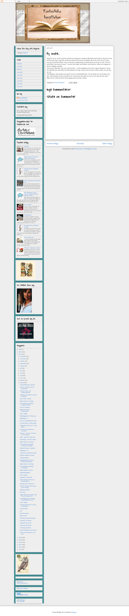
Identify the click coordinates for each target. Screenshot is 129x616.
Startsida (80, 144)
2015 (20, 540)
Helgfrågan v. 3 (24, 450)
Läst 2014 (19, 78)
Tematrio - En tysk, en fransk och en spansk (28, 434)
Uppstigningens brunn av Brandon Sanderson (27, 460)
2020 (20, 349)
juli (21, 368)
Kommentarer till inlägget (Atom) (85, 149)
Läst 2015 (19, 75)
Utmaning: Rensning (25, 525)
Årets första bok (24, 513)
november (23, 358)
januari (22, 382)
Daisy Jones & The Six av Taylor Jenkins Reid (31, 157)
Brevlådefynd (27, 215)
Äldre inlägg (107, 144)
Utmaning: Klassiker (25, 527)
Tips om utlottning (25, 407)
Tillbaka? (26, 146)
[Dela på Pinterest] (76, 83)
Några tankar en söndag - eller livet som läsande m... (28, 495)
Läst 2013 (19, 81)
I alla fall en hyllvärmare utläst (28, 453)
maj (21, 373)
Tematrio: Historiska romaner (32, 248)
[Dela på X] (73, 83)
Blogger (74, 612)
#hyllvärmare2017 (25, 490)
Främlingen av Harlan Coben (28, 439)
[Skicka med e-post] (70, 83)
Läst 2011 (19, 86)
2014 (20, 542)
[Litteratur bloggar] (22, 588)
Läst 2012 (19, 83)
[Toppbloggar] (21, 600)
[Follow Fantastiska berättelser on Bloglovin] (22, 53)
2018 (20, 352)
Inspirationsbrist (24, 457)
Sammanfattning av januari (27, 384)
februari (22, 380)
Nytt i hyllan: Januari (25, 398)
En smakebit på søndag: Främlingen (26, 467)
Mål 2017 (19, 69)
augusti (22, 366)
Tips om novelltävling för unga (28, 420)
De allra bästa (24, 508)
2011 (20, 549)
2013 (20, 544)
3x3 (21, 511)
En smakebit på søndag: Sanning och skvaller (26, 445)
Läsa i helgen (28, 204)
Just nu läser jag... (29, 237)
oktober (22, 361)
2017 (20, 354)
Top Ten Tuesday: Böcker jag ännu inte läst (28, 486)
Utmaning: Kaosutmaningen (27, 518)
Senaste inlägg (52, 144)
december (23, 356)
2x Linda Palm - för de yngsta (28, 423)
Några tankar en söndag (26, 401)
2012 (20, 547)
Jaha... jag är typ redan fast (27, 437)
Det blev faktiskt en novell (27, 455)
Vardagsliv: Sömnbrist (26, 477)
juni (21, 370)
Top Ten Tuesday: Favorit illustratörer (27, 387)
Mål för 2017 (23, 515)
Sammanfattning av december (28, 530)
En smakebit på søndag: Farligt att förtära (26, 404)
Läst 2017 (19, 66)
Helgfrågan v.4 (24, 418)
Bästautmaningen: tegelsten (27, 448)
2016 (20, 537)
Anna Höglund (23, 98)
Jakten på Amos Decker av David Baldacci (27, 480)
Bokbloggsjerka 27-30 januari (28, 416)
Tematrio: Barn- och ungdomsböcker (25, 391)
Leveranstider (20, 601)
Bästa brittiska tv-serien (26, 470)
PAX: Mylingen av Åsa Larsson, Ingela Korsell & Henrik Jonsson (31, 194)
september (23, 363)
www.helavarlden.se (22, 583)
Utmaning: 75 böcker (26, 520)
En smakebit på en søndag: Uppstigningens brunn (27, 499)
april (21, 375)
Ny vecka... (23, 492)
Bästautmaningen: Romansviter (25, 410)
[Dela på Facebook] (75, 83)
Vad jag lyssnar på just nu (27, 483)
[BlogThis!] (71, 83)
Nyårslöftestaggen (25, 472)
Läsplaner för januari (25, 523)
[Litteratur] (20, 581)
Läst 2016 (19, 72)
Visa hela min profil (22, 100)
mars (21, 378)
